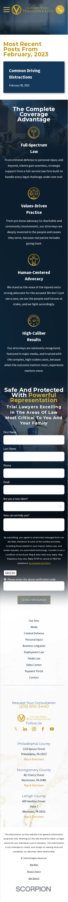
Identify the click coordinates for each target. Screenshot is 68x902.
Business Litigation (34, 646)
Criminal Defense (34, 633)
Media (34, 627)
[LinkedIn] (25, 729)
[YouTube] (52, 729)
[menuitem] (33, 865)
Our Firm (34, 621)
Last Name (9, 449)
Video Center (34, 665)
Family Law (34, 658)
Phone (7, 465)
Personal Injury (34, 639)
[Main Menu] (6, 9)
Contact (34, 677)
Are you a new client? (15, 499)
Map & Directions (34, 759)
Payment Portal (34, 671)
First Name (9, 432)
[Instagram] (34, 729)
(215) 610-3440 (34, 706)
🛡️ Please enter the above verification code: (29, 579)
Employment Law (34, 652)
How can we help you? (16, 515)
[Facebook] (43, 729)
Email (6, 482)
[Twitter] (16, 729)
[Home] (32, 10)
